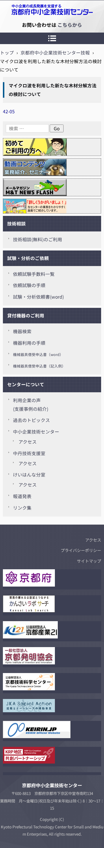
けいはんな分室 (29, 474)
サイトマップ (89, 561)
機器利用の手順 (29, 343)
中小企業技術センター (36, 431)
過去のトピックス (31, 420)
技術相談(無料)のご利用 (37, 239)
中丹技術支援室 (29, 453)
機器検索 (22, 331)
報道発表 (22, 496)
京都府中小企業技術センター (30, 24)
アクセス (27, 441)
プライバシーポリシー (81, 550)
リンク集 (22, 507)
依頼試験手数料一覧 (34, 274)
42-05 (9, 111)
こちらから (69, 24)
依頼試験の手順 (29, 285)
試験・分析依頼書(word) (38, 296)
